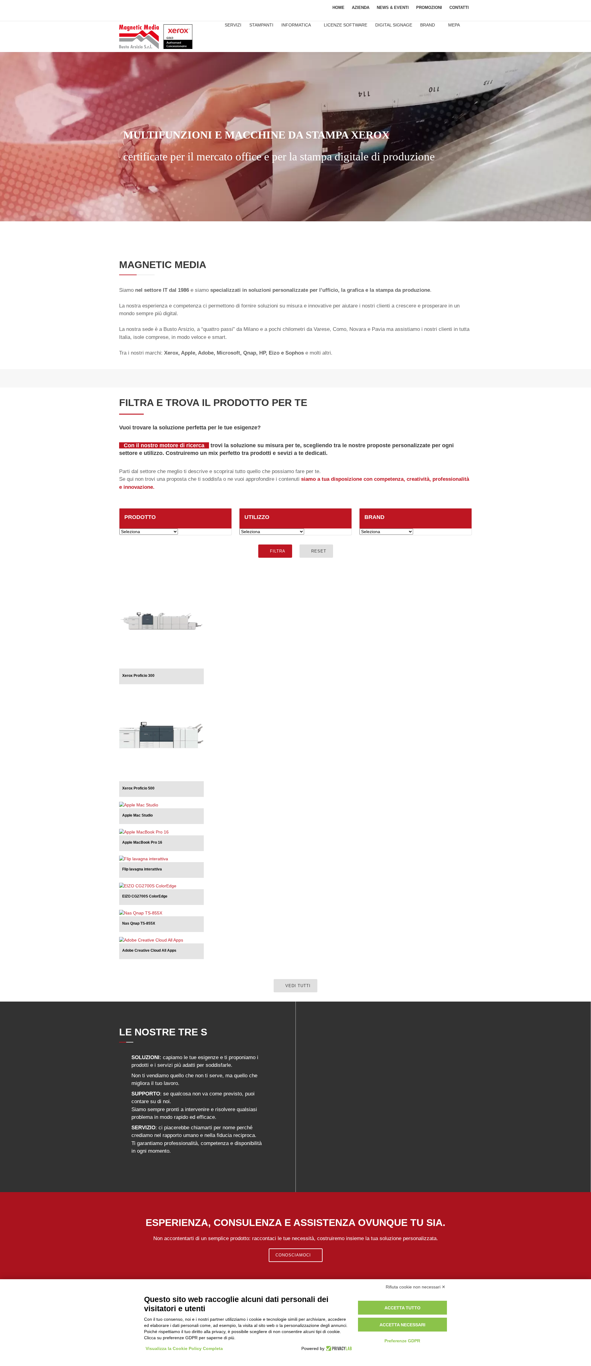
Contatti (459, 7)
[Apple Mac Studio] (138, 804)
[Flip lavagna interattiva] (143, 858)
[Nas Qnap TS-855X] (140, 912)
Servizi (233, 24)
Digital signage (393, 24)
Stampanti (261, 24)
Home (338, 7)
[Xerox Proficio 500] (161, 734)
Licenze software (345, 24)
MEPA (454, 24)
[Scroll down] (296, 212)
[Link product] (188, 576)
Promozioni (429, 7)
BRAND (428, 24)
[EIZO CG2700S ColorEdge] (147, 885)
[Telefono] (188, 9)
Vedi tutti (297, 985)
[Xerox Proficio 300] (161, 622)
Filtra (276, 551)
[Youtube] (173, 9)
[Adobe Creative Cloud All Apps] (151, 939)
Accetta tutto (402, 1307)
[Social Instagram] (157, 9)
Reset (318, 551)
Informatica (296, 24)
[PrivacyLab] (338, 1348)
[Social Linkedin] (141, 9)
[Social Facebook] (126, 9)
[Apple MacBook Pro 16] (144, 831)
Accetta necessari (402, 1324)
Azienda (360, 7)
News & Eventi (393, 7)
